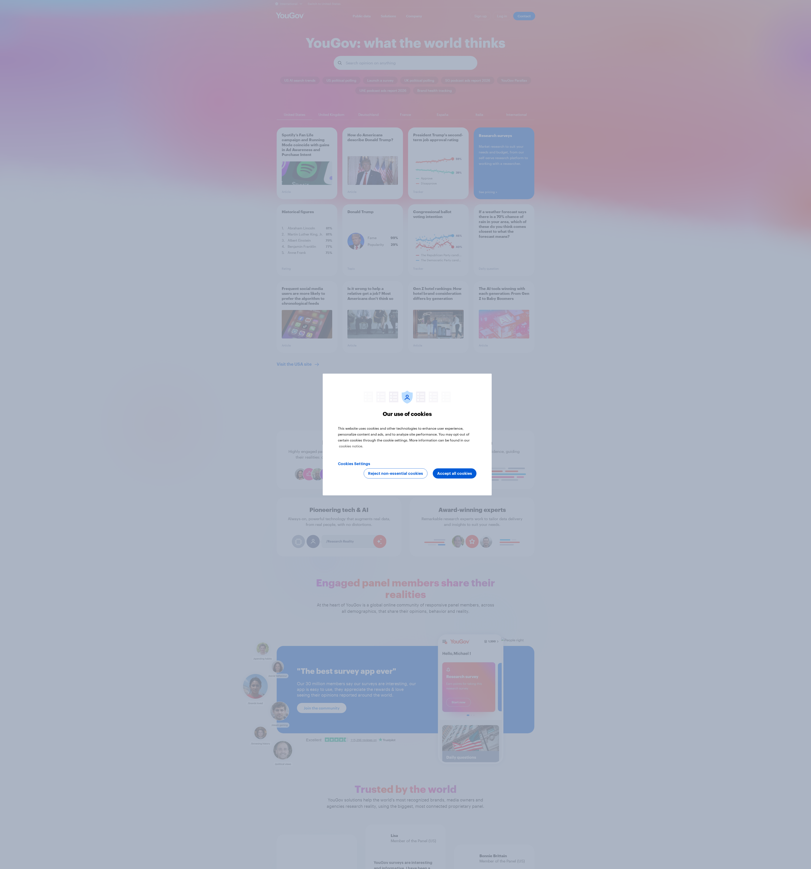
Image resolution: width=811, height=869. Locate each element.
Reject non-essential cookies (395, 473)
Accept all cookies (454, 473)
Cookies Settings (354, 464)
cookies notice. (351, 446)
